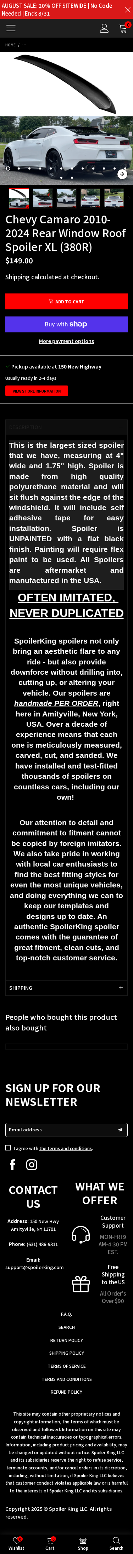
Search (67, 1327)
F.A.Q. (66, 1314)
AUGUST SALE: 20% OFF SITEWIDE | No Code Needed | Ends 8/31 (57, 9)
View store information (37, 391)
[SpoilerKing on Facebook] (12, 1165)
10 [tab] (103, 168)
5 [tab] (50, 168)
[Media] (122, 174)
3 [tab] (29, 168)
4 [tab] (40, 168)
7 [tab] (72, 168)
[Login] (104, 28)
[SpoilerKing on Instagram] (31, 1165)
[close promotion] (127, 9)
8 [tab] (82, 168)
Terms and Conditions (66, 1379)
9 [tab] (93, 168)
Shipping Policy (66, 1353)
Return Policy (66, 1340)
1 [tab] (8, 168)
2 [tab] (18, 168)
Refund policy (66, 1392)
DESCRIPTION (25, 426)
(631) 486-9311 (42, 1244)
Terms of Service (67, 1366)
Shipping (17, 276)
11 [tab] (114, 168)
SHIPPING (20, 987)
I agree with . (53, 1148)
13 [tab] (61, 177)
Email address (25, 1129)
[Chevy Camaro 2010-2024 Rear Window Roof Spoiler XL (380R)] (66, 118)
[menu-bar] (13, 28)
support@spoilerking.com (34, 1267)
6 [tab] (61, 168)
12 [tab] (125, 168)
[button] (3, 198)
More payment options (66, 340)
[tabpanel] (66, 118)
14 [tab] (72, 177)
